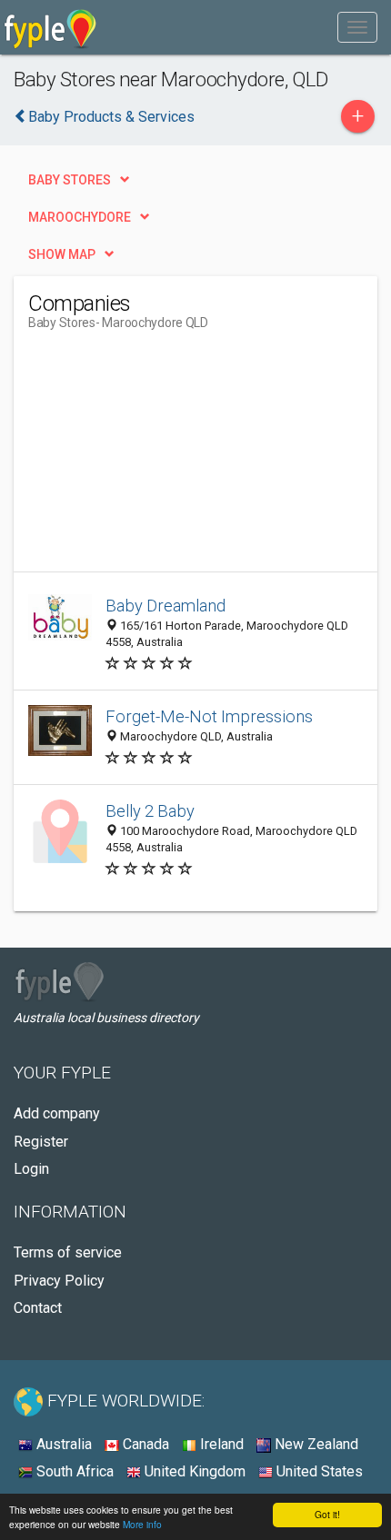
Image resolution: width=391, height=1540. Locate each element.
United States (318, 1471)
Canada (144, 1444)
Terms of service (68, 1252)
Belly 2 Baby (150, 810)
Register (41, 1141)
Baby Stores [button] (69, 180)
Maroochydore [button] (79, 217)
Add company (57, 1113)
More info (142, 1524)
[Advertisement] (164, 457)
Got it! (327, 1514)
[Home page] (50, 27)
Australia (62, 1444)
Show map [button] (61, 254)
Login (31, 1168)
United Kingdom (193, 1471)
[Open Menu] (357, 27)
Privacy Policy (59, 1280)
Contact (38, 1307)
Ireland (220, 1444)
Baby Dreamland (165, 605)
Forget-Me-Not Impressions (209, 716)
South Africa (73, 1471)
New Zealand (314, 1444)
